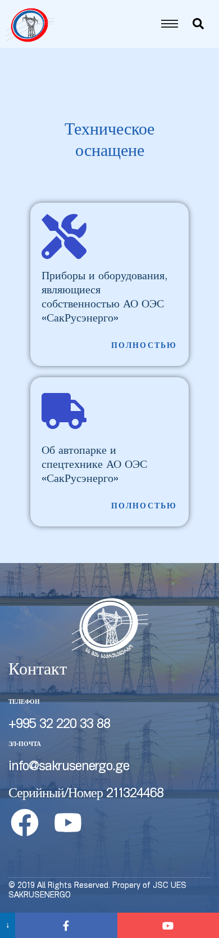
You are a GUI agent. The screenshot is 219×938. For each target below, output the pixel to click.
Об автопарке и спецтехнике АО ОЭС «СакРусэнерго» (94, 465)
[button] (144, 347)
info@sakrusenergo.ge (68, 767)
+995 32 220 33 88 (59, 725)
